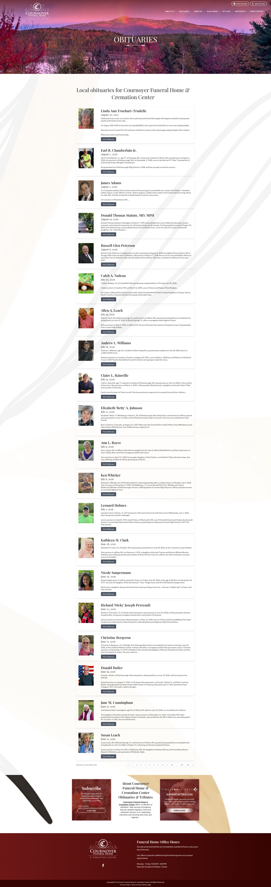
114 (181, 765)
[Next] (193, 765)
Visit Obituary (108, 139)
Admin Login (146, 885)
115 (188, 765)
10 (172, 765)
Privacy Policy (125, 885)
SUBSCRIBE (91, 811)
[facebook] (103, 866)
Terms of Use (136, 885)
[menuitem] (171, 11)
